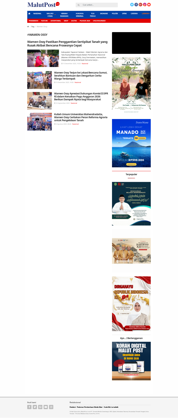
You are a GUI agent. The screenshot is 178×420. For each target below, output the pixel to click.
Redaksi (73, 407)
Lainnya (145, 13)
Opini (124, 13)
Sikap (66, 21)
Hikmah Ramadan (64, 14)
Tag (32, 26)
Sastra (74, 21)
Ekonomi (104, 13)
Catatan (134, 13)
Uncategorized (99, 21)
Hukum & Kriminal (79, 14)
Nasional (37, 13)
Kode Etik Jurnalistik (111, 407)
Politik (115, 13)
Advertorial (55, 21)
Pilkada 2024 (85, 21)
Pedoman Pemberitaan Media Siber (90, 407)
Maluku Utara (50, 14)
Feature (44, 21)
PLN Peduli (92, 14)
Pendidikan (33, 21)
